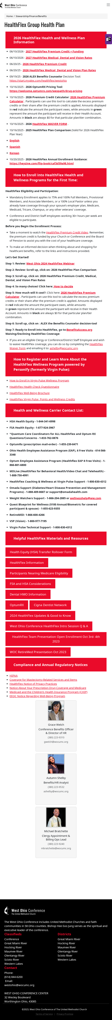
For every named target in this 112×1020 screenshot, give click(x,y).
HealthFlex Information (27, 562)
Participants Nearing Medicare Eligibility (39, 573)
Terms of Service (44, 1014)
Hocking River (13, 947)
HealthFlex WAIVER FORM (49, 124)
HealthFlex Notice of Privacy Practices (33, 684)
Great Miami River (15, 943)
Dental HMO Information (28, 594)
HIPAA (14, 675)
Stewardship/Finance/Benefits (31, 16)
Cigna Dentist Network (50, 605)
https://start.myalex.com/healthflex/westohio (38, 80)
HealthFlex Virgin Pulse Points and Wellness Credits (42, 399)
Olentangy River (14, 955)
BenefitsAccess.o (78, 330)
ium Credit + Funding (69, 51)
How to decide (63, 286)
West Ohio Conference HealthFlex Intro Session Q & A (49, 626)
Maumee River (13, 951)
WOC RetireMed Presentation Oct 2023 (38, 652)
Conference (11, 939)
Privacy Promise (65, 1014)
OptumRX (17, 605)
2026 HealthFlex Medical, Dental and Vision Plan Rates (59, 70)
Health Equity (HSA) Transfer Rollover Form (41, 552)
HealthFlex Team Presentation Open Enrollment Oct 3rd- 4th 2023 (56, 639)
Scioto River (11, 959)
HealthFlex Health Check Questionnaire (34, 387)
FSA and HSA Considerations (30, 584)
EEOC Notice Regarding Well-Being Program (37, 696)
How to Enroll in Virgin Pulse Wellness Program (39, 380)
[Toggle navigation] (108, 4)
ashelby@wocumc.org (64, 348)
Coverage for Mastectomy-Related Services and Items (43, 680)
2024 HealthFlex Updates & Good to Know (40, 615)
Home (9, 16)
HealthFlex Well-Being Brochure (30, 393)
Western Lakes (13, 964)
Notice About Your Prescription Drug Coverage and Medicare (48, 688)
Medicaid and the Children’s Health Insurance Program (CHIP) (48, 692)
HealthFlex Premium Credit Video (67, 232)
